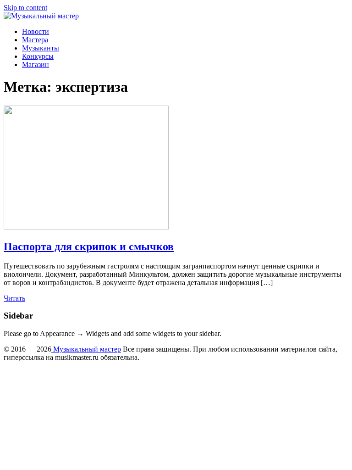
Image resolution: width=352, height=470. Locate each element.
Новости (35, 31)
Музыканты (40, 48)
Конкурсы (38, 56)
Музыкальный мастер (86, 349)
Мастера (35, 40)
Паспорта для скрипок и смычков (89, 246)
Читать (14, 298)
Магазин (35, 64)
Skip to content (25, 7)
